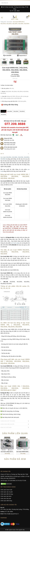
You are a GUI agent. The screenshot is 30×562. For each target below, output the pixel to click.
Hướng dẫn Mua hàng (10, 104)
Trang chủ (3, 21)
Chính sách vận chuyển (7, 492)
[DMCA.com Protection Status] (6, 483)
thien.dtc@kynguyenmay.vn (11, 513)
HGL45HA (22, 111)
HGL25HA (3, 111)
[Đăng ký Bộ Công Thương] (5, 524)
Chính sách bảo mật (6, 498)
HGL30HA (9, 111)
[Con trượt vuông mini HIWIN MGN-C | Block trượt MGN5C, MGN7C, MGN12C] (7, 443)
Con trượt (9, 21)
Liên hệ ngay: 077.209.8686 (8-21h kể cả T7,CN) (13, 480)
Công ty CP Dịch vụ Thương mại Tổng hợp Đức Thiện (14, 474)
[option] (15, 42)
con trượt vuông (15, 243)
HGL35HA (15, 111)
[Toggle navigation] (2, 17)
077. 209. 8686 (15, 10)
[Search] (28, 2)
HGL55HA (3, 114)
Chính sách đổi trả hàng (7, 494)
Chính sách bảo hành (6, 496)
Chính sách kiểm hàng (6, 500)
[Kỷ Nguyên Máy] (12, 17)
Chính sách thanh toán (6, 489)
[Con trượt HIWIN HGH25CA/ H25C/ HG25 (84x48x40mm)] (22, 443)
